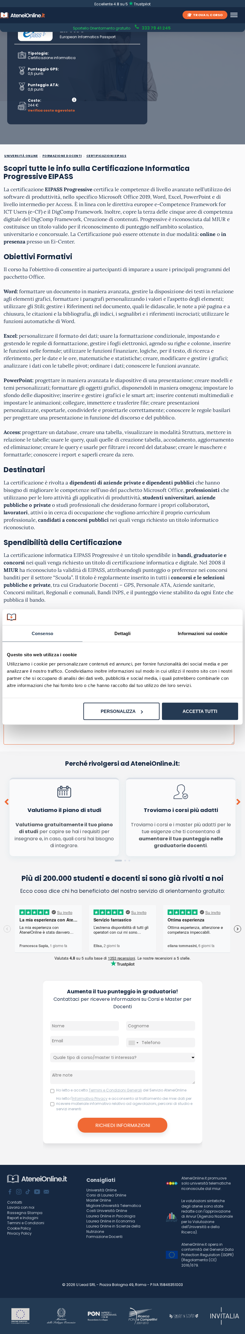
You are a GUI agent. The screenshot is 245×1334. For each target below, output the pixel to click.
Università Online (101, 1190)
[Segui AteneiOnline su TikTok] (27, 1192)
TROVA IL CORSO (208, 15)
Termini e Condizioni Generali (115, 1090)
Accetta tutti (200, 711)
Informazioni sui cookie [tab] (202, 633)
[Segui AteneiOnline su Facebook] (10, 1192)
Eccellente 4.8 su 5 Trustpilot (122, 4)
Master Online (98, 1200)
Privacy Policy (19, 1233)
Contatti (14, 1202)
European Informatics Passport (88, 36)
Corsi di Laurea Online (106, 1195)
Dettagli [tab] (122, 633)
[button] (118, 860)
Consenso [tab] (42, 633)
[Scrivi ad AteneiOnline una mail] (46, 1192)
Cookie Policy (19, 1228)
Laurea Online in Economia (110, 1221)
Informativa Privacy (90, 1098)
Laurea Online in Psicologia (110, 1216)
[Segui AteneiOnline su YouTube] (37, 1192)
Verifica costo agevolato (51, 110)
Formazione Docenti (104, 1236)
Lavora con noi (20, 1207)
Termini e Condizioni (25, 1222)
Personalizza (118, 711)
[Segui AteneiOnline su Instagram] (19, 1192)
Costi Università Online (106, 1210)
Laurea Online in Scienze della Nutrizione (113, 1229)
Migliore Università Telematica (113, 1205)
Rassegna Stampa (24, 1212)
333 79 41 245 (156, 27)
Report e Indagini (22, 1217)
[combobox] (133, 1042)
